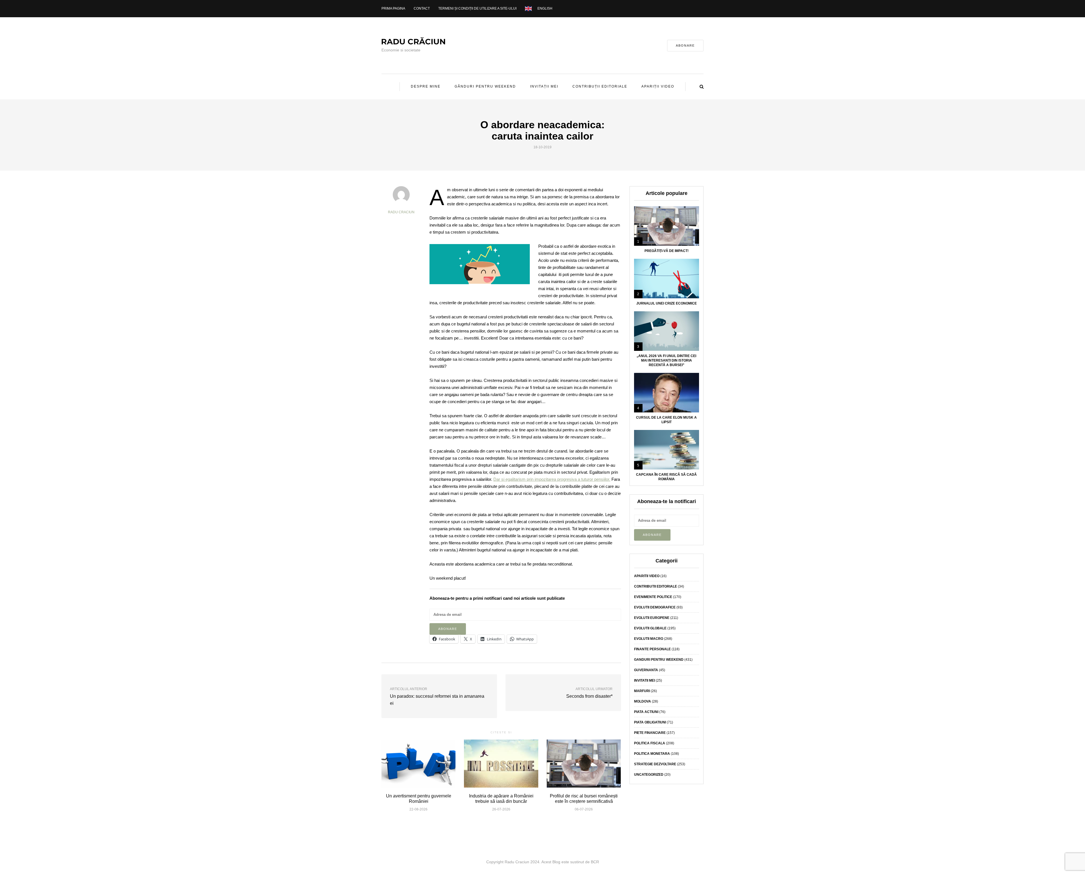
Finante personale (652, 649)
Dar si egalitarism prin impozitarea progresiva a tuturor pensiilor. (551, 479)
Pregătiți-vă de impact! (667, 251)
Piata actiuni (646, 712)
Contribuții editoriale (599, 86)
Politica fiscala (649, 743)
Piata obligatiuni (650, 722)
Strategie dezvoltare (655, 764)
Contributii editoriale (655, 586)
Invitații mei (544, 86)
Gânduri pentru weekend (485, 86)
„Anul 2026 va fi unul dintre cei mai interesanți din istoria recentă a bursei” (666, 360)
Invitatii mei (644, 680)
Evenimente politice (653, 597)
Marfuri (642, 691)
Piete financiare (650, 733)
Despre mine (425, 86)
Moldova (642, 701)
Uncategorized (648, 775)
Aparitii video (646, 576)
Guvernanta (646, 670)
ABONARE (685, 45)
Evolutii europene (651, 618)
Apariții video (657, 86)
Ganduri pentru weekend (658, 660)
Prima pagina (393, 8)
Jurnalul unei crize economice (666, 303)
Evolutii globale (650, 628)
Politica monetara (652, 754)
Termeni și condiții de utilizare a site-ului (477, 8)
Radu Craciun (401, 212)
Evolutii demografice (655, 607)
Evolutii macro (648, 639)
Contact (422, 8)
